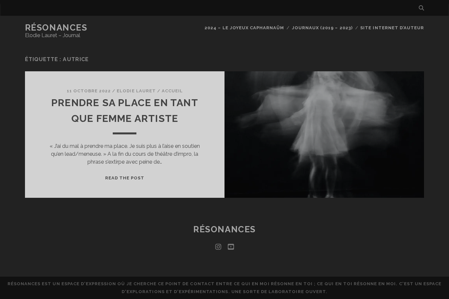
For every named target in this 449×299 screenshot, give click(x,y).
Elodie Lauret (136, 90)
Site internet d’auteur (392, 27)
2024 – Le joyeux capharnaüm (244, 27)
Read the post (125, 177)
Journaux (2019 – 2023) (322, 27)
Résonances (56, 28)
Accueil (172, 90)
